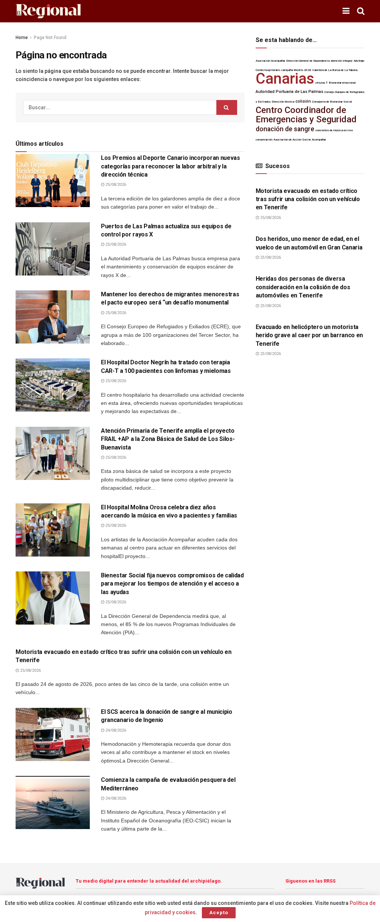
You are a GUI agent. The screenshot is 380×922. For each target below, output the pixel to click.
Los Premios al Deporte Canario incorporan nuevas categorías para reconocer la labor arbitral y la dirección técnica (170, 166)
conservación (264, 139)
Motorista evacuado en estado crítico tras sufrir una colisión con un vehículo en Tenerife (308, 199)
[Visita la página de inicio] (48, 11)
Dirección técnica (283, 101)
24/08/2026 (115, 730)
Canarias (285, 78)
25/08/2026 (115, 184)
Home (22, 37)
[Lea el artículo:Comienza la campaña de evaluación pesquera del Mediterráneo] (53, 802)
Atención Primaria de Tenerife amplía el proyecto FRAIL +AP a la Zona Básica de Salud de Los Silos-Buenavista (168, 439)
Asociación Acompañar (270, 60)
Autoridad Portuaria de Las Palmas (289, 91)
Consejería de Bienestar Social (332, 101)
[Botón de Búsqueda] (360, 11)
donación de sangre (285, 129)
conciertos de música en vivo (334, 130)
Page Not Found (50, 37)
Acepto (218, 912)
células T (321, 82)
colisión (303, 101)
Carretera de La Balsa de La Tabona (334, 70)
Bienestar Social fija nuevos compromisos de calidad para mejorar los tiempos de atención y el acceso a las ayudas (172, 584)
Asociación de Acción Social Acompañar (299, 139)
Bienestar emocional (342, 82)
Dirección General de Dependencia (308, 60)
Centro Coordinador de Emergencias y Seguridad (306, 115)
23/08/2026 (270, 257)
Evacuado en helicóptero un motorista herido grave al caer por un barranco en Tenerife (309, 335)
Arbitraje (359, 60)
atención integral (342, 60)
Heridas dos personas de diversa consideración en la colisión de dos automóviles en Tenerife (303, 287)
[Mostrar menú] (346, 11)
